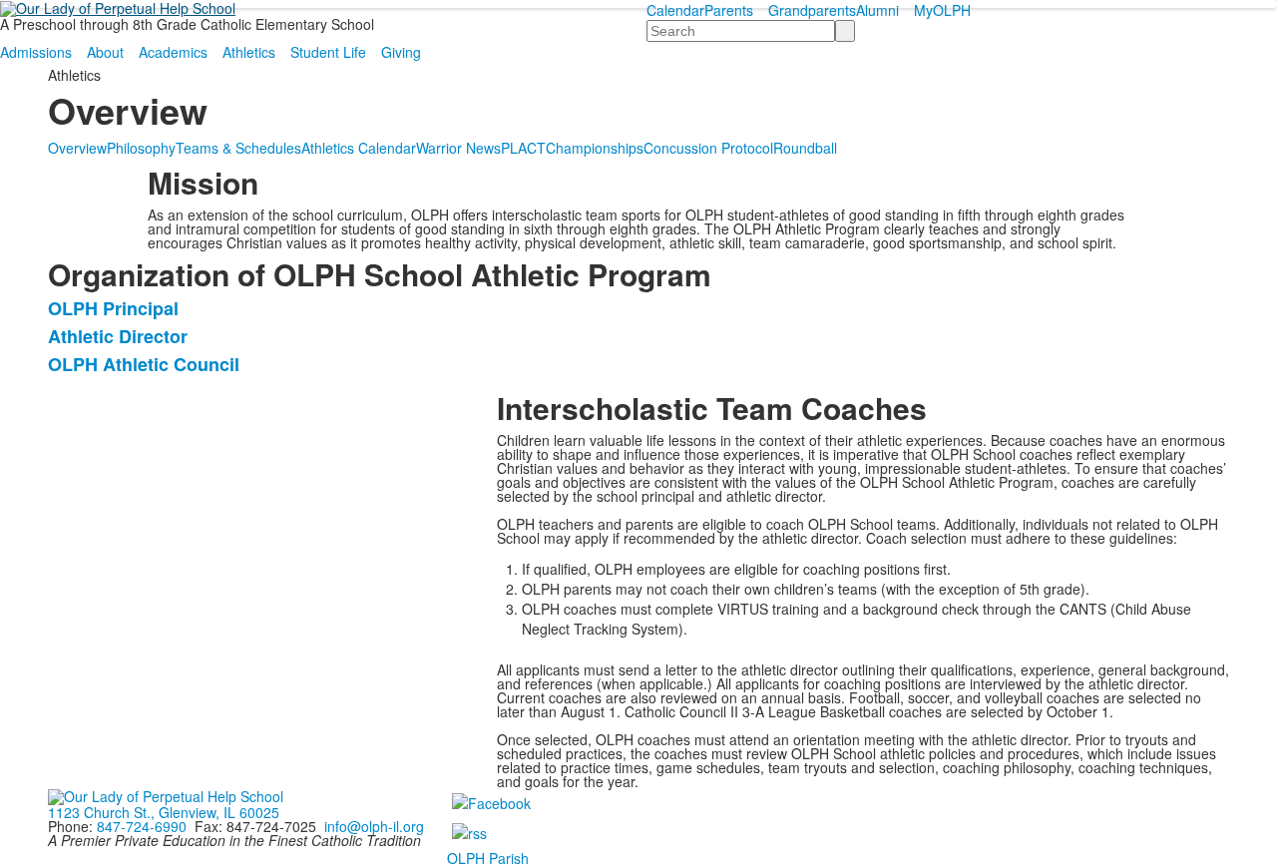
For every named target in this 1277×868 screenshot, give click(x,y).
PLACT (523, 148)
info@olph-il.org (374, 826)
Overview (77, 148)
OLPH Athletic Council (143, 364)
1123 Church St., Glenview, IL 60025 (163, 812)
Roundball (805, 148)
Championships (594, 148)
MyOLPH (942, 10)
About (105, 52)
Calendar (675, 10)
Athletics (248, 52)
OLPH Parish (488, 858)
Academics (173, 52)
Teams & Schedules (238, 148)
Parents (728, 10)
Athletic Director (118, 336)
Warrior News (458, 148)
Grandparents (812, 10)
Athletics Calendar (358, 148)
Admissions (36, 52)
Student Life (328, 52)
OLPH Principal (113, 308)
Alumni (877, 10)
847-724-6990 (142, 826)
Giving (401, 52)
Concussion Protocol (708, 148)
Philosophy (141, 148)
